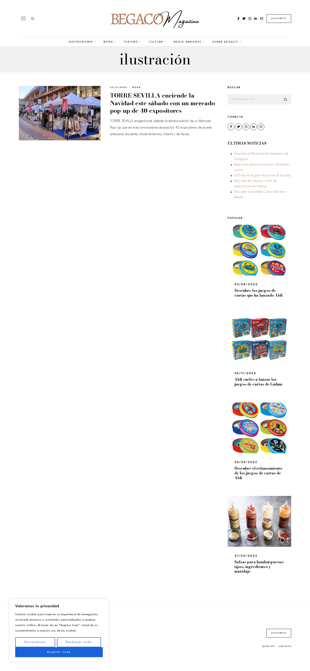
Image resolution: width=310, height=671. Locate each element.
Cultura (156, 42)
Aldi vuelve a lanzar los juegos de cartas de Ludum (258, 382)
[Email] (261, 18)
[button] (285, 99)
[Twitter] (244, 18)
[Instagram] (249, 18)
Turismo (131, 42)
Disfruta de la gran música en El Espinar (262, 175)
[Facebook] (238, 18)
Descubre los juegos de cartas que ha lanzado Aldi (258, 293)
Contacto (284, 646)
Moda (108, 42)
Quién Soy (268, 646)
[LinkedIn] (255, 18)
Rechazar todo (79, 642)
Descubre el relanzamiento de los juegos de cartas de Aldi (258, 473)
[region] (59, 630)
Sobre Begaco (225, 42)
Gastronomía (81, 42)
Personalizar (35, 642)
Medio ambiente (188, 42)
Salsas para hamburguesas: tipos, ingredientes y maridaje (259, 566)
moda (136, 87)
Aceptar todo (59, 652)
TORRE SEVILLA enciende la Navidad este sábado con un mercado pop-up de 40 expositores (162, 103)
